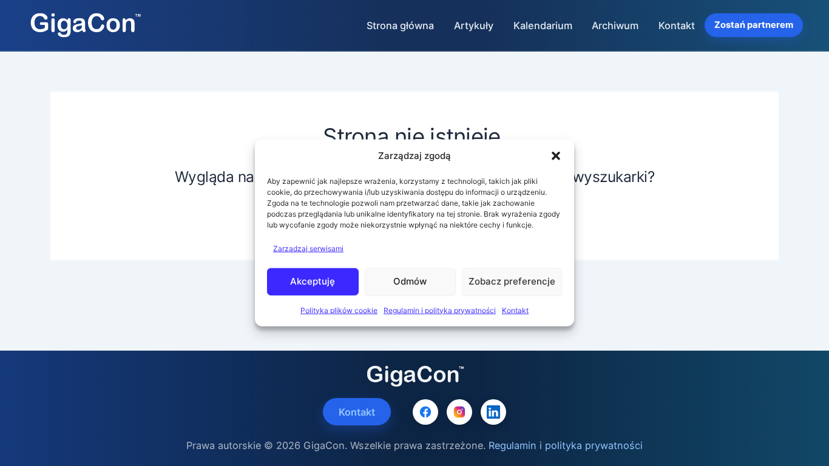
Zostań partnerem (753, 24)
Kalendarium (542, 25)
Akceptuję (312, 281)
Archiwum (615, 25)
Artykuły (473, 25)
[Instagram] (459, 412)
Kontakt (515, 309)
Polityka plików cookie (338, 309)
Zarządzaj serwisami (308, 248)
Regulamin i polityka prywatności (440, 309)
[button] (556, 156)
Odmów (410, 281)
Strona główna (400, 25)
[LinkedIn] (493, 412)
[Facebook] (425, 412)
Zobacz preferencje (512, 281)
